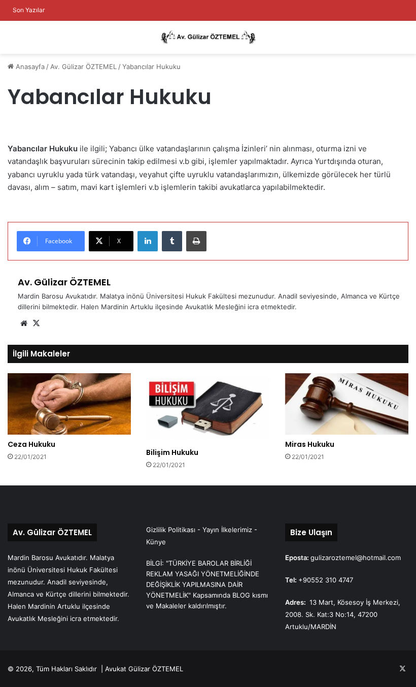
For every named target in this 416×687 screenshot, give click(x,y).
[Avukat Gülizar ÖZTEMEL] (208, 37)
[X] (36, 323)
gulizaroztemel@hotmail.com (355, 557)
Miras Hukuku (309, 444)
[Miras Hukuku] (346, 404)
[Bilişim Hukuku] (207, 408)
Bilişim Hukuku (172, 452)
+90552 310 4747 (325, 580)
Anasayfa (29, 66)
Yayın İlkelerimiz (227, 530)
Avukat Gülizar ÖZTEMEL (144, 669)
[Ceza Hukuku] (69, 404)
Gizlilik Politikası (170, 530)
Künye (156, 542)
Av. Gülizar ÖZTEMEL (83, 66)
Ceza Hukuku (31, 444)
